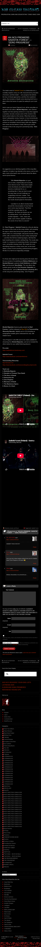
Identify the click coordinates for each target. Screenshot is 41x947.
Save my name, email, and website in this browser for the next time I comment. (20, 638)
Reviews (6, 839)
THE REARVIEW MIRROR (11, 858)
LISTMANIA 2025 (8, 784)
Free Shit (6, 748)
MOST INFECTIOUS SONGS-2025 (13, 826)
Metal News (7, 786)
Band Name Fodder (9, 733)
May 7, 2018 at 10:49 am (12, 554)
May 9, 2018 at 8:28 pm (12, 570)
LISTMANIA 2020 (8, 773)
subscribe (14, 644)
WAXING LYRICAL (9, 864)
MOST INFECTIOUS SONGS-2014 (13, 803)
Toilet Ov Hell (7, 924)
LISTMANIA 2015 (8, 763)
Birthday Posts (7, 735)
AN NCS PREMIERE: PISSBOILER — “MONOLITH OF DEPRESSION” (28, 29)
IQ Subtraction (7, 752)
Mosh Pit (6, 790)
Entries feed (7, 717)
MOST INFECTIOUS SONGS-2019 (13, 813)
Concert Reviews (8, 739)
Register (6, 712)
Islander (12, 528)
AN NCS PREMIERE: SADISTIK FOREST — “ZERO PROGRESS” (20, 40)
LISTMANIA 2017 (8, 767)
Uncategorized (8, 862)
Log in (5, 714)
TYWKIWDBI (7, 928)
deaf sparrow (7, 892)
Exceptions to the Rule (10, 741)
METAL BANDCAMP (9, 909)
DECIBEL (6, 894)
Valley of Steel (8, 931)
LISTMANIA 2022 (8, 777)
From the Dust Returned (10, 899)
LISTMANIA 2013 (8, 758)
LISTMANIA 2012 (8, 756)
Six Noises (7, 916)
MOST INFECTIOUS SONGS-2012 (13, 799)
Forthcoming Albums (9, 745)
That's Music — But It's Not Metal (12, 856)
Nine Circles (7, 914)
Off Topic (6, 830)
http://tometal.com (8, 362)
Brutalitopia (7, 888)
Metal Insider (7, 911)
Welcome (6, 866)
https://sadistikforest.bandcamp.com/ (14, 350)
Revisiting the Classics (10, 843)
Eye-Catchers (7, 743)
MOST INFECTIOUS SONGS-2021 (13, 818)
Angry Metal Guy (8, 882)
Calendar (6, 737)
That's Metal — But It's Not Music (12, 854)
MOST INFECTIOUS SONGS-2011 (13, 796)
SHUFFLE (6, 849)
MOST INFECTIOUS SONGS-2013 (13, 801)
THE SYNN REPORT (9, 860)
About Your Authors (9, 728)
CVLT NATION (8, 890)
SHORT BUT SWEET (9, 847)
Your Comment (10, 590)
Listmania (6, 754)
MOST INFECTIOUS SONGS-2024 (13, 824)
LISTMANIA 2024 (8, 782)
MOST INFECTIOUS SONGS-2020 (13, 816)
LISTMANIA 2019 (8, 771)
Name (9, 618)
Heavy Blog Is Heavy (9, 901)
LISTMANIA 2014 (8, 760)
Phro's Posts (7, 832)
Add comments (34, 45)
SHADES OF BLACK (9, 845)
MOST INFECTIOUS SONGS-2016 (13, 807)
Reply (34, 547)
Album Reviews (8, 731)
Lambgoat (6, 905)
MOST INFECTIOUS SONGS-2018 (13, 811)
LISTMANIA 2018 (8, 769)
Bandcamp (7, 884)
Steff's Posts (7, 852)
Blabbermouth (8, 886)
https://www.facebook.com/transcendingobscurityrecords (20, 365)
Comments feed (8, 719)
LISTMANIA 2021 (8, 775)
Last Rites (6, 907)
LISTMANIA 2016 (8, 765)
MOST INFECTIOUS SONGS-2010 (13, 794)
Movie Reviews (8, 828)
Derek (8, 552)
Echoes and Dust (8, 897)
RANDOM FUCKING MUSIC (11, 837)
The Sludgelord (8, 922)
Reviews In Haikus (9, 841)
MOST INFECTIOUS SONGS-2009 (13, 792)
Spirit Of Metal (7, 918)
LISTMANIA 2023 (8, 779)
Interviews (6, 750)
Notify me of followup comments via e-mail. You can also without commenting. (20, 643)
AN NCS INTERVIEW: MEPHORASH (8, 29)
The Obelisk (7, 920)
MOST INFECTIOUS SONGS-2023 (13, 822)
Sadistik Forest (34, 528)
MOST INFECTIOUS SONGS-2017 (13, 809)
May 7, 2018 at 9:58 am (12, 539)
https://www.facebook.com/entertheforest (15, 356)
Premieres (12, 45)
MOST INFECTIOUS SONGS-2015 (13, 805)
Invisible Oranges (8, 903)
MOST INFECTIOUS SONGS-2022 (13, 820)
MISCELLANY (7, 788)
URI (10, 631)
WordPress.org (8, 721)
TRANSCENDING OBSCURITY (12, 926)
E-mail (9, 625)
